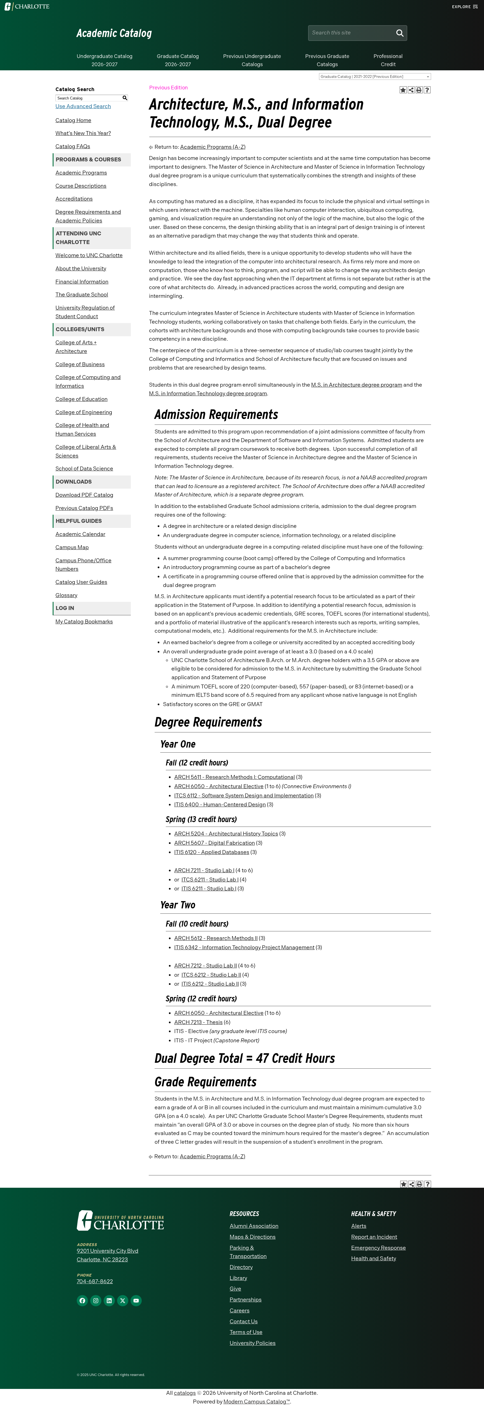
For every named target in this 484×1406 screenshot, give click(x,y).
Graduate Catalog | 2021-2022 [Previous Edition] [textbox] (362, 77)
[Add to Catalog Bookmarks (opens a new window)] (403, 89)
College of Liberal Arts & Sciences (85, 451)
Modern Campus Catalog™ (257, 1401)
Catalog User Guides (81, 582)
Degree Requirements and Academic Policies (88, 216)
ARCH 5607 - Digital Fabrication (214, 843)
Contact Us (244, 1321)
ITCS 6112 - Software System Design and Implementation (244, 795)
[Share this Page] (411, 89)
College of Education (81, 399)
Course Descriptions (80, 186)
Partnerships (246, 1299)
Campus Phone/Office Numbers (83, 564)
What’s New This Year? (83, 133)
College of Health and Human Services (82, 429)
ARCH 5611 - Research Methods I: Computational (234, 777)
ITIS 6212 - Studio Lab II (210, 984)
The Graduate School (81, 294)
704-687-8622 (95, 1281)
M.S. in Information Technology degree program (208, 393)
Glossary (66, 595)
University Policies (253, 1343)
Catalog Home (73, 120)
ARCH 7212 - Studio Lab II (205, 965)
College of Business (80, 364)
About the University (80, 268)
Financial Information (81, 282)
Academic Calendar (80, 534)
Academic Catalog (114, 33)
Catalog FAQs (72, 146)
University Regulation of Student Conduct (85, 312)
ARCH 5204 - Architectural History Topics (226, 833)
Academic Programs (81, 173)
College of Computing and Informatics (88, 381)
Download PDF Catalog (84, 495)
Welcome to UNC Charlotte (89, 255)
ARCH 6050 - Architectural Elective (219, 786)
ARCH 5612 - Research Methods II (216, 938)
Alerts (358, 1226)
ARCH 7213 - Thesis (198, 1022)
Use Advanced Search (83, 106)
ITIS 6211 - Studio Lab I (209, 888)
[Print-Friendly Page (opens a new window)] (419, 89)
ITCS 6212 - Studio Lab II (211, 975)
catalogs (185, 1393)
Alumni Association (254, 1226)
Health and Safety (373, 1258)
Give (235, 1289)
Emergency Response (378, 1248)
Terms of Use (246, 1332)
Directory (241, 1267)
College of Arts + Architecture (76, 346)
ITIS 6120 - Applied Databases (211, 852)
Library (238, 1278)
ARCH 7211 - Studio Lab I (204, 870)
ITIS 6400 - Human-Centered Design (220, 804)
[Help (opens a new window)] (427, 89)
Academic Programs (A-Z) (213, 147)
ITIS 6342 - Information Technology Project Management (244, 947)
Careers (240, 1310)
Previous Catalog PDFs (84, 508)
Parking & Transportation (248, 1252)
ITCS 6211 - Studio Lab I (210, 879)
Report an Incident (374, 1237)
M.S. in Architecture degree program (356, 385)
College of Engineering (83, 412)
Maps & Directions (253, 1237)
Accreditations (74, 199)
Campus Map (72, 547)
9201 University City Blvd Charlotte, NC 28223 (107, 1255)
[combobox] (375, 76)
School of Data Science (84, 468)
